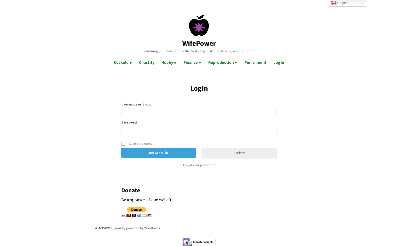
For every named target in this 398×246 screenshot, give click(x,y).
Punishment (255, 62)
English (342, 3)
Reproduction (221, 62)
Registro (239, 153)
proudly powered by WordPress (137, 228)
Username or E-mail (137, 105)
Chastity (147, 62)
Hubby (167, 62)
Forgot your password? (199, 165)
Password (129, 123)
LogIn (278, 62)
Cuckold (121, 62)
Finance (190, 62)
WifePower (199, 43)
